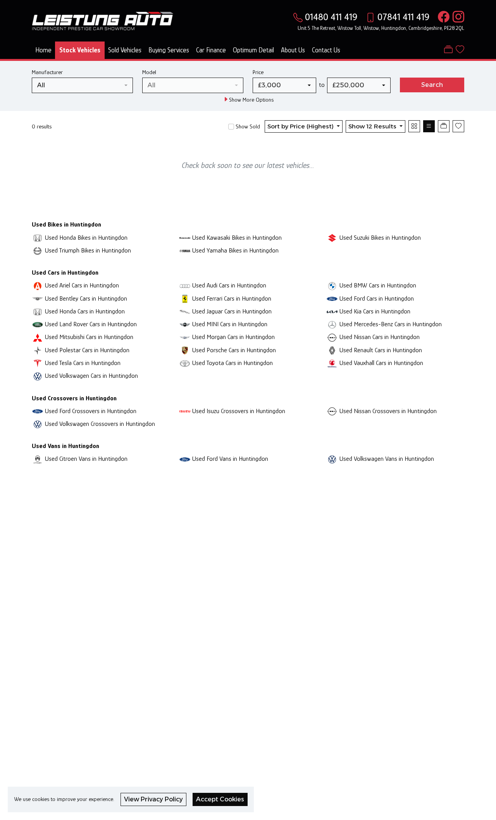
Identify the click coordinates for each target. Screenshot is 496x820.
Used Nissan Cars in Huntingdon (379, 337)
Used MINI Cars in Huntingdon (229, 324)
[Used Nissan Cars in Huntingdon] (332, 337)
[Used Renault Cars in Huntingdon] (332, 350)
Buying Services (168, 50)
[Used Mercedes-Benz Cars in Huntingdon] (332, 324)
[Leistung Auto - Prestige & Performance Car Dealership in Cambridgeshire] (102, 20)
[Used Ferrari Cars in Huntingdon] (185, 298)
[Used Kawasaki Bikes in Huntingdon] (185, 237)
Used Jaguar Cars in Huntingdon (232, 311)
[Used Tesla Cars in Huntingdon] (37, 363)
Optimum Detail (253, 50)
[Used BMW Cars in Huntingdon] (332, 285)
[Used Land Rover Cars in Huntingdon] (37, 324)
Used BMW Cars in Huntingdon (377, 285)
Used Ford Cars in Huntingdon (376, 298)
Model (149, 72)
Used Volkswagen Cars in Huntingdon (91, 375)
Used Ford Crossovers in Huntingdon (90, 411)
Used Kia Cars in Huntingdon (374, 311)
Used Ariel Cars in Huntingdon (82, 285)
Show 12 (372, 126)
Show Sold (247, 126)
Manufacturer (47, 72)
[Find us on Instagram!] (457, 17)
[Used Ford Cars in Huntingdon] (332, 298)
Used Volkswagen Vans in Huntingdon (386, 458)
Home (43, 50)
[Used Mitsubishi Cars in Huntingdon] (37, 337)
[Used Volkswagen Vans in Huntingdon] (332, 458)
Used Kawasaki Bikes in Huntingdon (237, 237)
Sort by (300, 126)
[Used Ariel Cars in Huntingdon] (37, 285)
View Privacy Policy (153, 799)
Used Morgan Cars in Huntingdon (233, 337)
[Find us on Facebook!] (442, 17)
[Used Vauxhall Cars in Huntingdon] (332, 363)
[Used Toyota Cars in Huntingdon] (185, 363)
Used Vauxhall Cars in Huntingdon (381, 363)
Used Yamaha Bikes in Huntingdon (235, 250)
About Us (293, 50)
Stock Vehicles (79, 50)
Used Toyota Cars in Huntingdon (232, 363)
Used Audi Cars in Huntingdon (229, 285)
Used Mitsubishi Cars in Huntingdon (89, 337)
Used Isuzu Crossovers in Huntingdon (238, 411)
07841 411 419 (403, 17)
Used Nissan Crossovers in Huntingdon (388, 411)
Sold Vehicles (124, 50)
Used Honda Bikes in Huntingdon (86, 237)
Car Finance (211, 50)
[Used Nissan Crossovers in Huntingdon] (332, 411)
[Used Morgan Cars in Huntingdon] (185, 337)
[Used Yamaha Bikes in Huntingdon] (185, 250)
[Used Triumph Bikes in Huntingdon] (37, 250)
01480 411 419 (331, 17)
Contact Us (326, 50)
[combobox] (82, 85)
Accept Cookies (220, 799)
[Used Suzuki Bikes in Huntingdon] (332, 237)
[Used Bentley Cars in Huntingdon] (37, 298)
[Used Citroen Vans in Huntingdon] (37, 458)
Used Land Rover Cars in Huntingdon (91, 324)
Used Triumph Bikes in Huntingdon (88, 250)
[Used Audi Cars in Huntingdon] (185, 285)
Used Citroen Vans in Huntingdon (86, 458)
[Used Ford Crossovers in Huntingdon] (37, 411)
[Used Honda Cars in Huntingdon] (37, 311)
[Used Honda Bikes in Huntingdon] (37, 237)
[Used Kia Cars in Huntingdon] (332, 311)
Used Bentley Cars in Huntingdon (86, 298)
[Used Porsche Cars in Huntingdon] (185, 350)
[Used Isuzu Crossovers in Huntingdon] (185, 411)
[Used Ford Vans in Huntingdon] (185, 458)
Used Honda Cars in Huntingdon (85, 311)
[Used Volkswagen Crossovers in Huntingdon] (37, 423)
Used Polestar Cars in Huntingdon (87, 350)
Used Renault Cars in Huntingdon (380, 350)
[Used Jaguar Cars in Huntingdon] (185, 311)
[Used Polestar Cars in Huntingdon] (37, 350)
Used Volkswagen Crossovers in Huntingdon (100, 423)
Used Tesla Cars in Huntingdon (83, 363)
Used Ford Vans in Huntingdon (230, 458)
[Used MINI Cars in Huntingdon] (185, 324)
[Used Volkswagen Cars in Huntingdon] (37, 375)
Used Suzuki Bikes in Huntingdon (380, 237)
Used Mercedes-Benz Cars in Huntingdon (390, 324)
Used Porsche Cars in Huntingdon (234, 350)
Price (258, 72)
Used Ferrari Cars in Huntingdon (231, 298)
